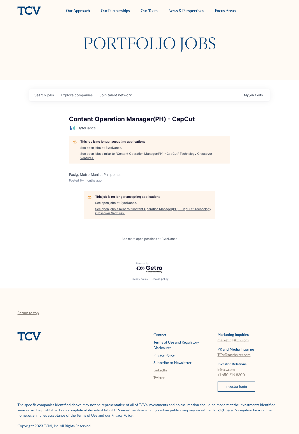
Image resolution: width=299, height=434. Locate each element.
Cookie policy (160, 279)
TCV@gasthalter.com (234, 355)
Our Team (149, 11)
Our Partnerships (115, 11)
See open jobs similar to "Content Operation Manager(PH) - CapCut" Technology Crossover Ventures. (146, 156)
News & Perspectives (186, 11)
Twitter (159, 377)
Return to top (28, 313)
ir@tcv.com (226, 369)
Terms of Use (87, 415)
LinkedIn (160, 370)
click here (225, 410)
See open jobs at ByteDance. (101, 147)
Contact (159, 335)
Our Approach (78, 11)
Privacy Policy (164, 355)
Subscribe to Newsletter (172, 362)
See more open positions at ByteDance (149, 239)
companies (77, 95)
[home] (29, 11)
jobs (44, 95)
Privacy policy (139, 279)
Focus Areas (225, 11)
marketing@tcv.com (233, 340)
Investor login (236, 386)
